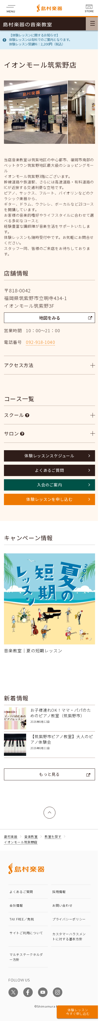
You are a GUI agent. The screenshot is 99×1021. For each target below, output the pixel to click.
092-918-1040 (40, 342)
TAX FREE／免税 (22, 915)
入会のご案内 (47, 484)
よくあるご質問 (47, 470)
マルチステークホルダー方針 (25, 961)
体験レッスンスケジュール (47, 455)
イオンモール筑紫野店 (20, 838)
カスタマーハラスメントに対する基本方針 (65, 938)
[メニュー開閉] (92, 23)
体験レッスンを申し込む (47, 499)
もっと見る (47, 770)
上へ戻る (48, 805)
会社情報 (16, 901)
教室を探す (53, 832)
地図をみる (49, 318)
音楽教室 (31, 832)
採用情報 (57, 887)
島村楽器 (10, 832)
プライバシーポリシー (65, 916)
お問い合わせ (60, 901)
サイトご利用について (25, 933)
